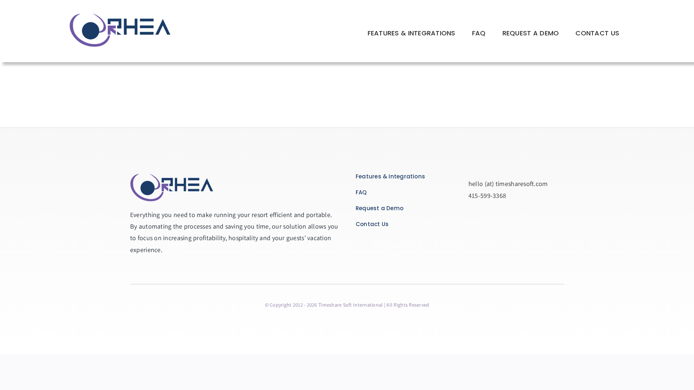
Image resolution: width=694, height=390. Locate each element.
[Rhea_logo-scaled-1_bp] (120, 14)
